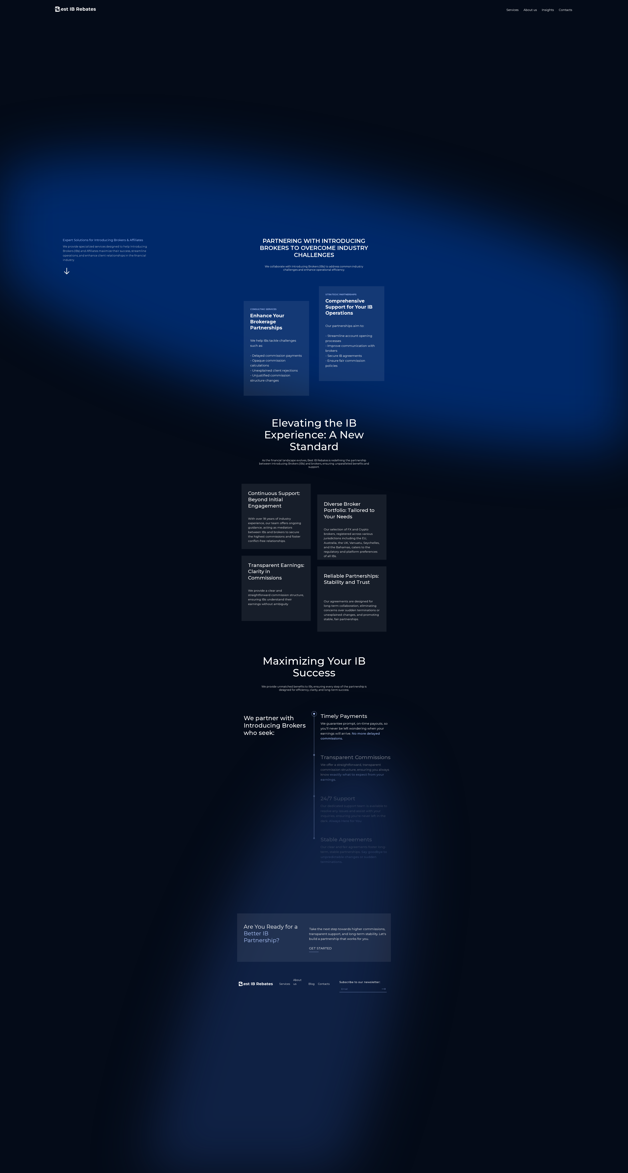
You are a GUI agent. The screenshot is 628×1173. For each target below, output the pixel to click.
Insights (548, 10)
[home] (74, 8)
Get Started (320, 948)
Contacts (565, 10)
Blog (311, 984)
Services (512, 10)
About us (530, 10)
